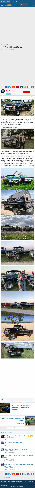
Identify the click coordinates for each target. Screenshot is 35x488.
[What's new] (29, 4)
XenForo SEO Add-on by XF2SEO (17, 486)
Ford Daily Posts (12, 437)
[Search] (33, 4)
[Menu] (2, 5)
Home (29, 481)
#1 (33, 97)
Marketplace (6, 1)
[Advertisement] (17, 26)
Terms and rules (11, 481)
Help (25, 481)
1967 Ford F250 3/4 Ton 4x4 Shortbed (16, 449)
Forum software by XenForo (13, 484)
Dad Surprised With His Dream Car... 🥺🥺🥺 (18, 436)
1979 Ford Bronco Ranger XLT (13, 442)
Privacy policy (19, 481)
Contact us (3, 481)
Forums (15, 1)
